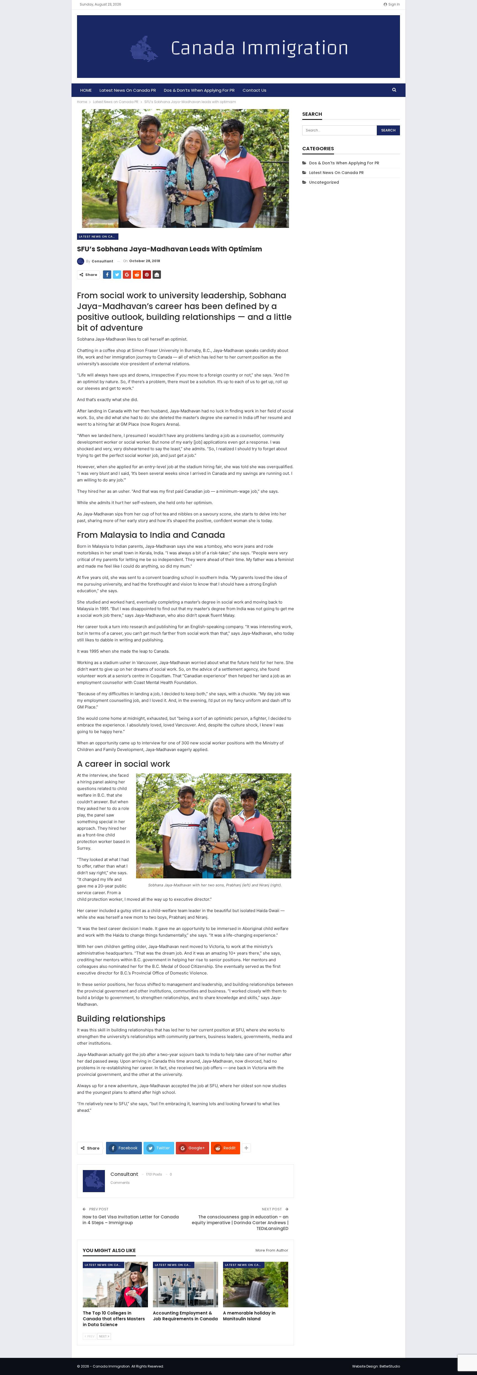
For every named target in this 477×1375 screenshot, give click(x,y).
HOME (86, 90)
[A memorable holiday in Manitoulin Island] (255, 1284)
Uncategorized (324, 182)
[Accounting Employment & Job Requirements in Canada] (185, 1284)
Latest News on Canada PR (128, 90)
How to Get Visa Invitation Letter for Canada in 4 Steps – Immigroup (131, 1220)
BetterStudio (390, 1366)
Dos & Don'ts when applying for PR (344, 163)
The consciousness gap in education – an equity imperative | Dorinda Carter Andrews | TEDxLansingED (240, 1222)
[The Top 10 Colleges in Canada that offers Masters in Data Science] (115, 1284)
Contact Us (254, 90)
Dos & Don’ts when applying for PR (199, 90)
